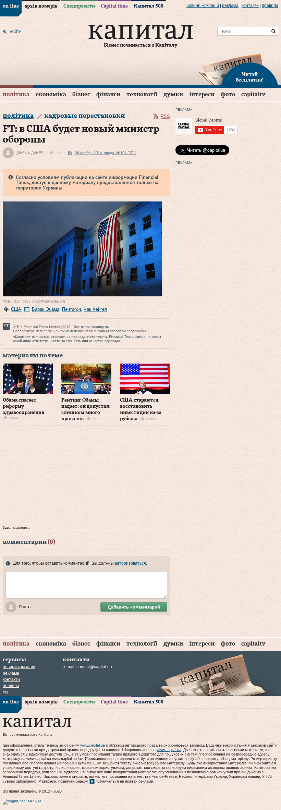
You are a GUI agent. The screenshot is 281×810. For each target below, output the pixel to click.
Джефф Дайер (30, 153)
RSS (165, 116)
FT (26, 309)
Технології (141, 94)
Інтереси (202, 94)
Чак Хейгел (95, 309)
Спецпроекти (79, 6)
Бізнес (81, 94)
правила (270, 5)
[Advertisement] (86, 477)
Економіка (51, 94)
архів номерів (41, 6)
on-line (11, 6)
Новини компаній (202, 5)
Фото (228, 94)
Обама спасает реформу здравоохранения (24, 406)
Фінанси (108, 94)
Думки (173, 94)
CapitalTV (253, 94)
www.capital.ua (92, 745)
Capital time (114, 6)
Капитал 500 (148, 6)
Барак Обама (45, 309)
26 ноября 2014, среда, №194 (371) (105, 153)
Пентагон (71, 309)
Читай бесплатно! (250, 77)
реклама (230, 5)
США (16, 309)
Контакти (250, 5)
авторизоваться (130, 563)
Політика (16, 94)
